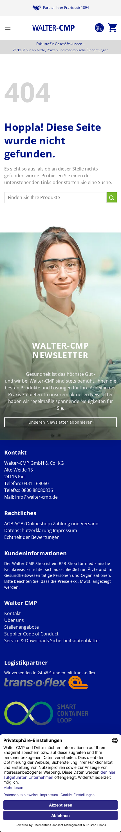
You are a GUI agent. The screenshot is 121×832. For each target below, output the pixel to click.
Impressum (65, 530)
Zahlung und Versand (75, 523)
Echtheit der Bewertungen (32, 537)
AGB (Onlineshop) (33, 523)
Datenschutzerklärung (28, 530)
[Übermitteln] (112, 197)
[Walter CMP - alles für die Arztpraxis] (53, 28)
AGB (8, 523)
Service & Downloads (26, 640)
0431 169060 (35, 483)
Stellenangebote (21, 627)
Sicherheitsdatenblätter (74, 640)
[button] (7, 28)
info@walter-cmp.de (36, 497)
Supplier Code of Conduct (31, 634)
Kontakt (12, 613)
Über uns (14, 620)
